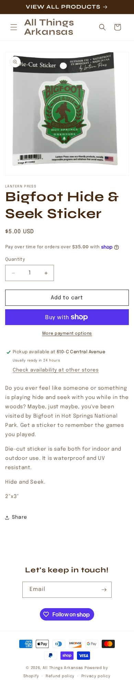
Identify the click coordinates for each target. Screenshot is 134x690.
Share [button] (19, 517)
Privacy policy (96, 676)
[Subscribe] (103, 590)
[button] (13, 27)
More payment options (67, 334)
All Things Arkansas (63, 668)
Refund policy (60, 676)
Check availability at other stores (56, 370)
